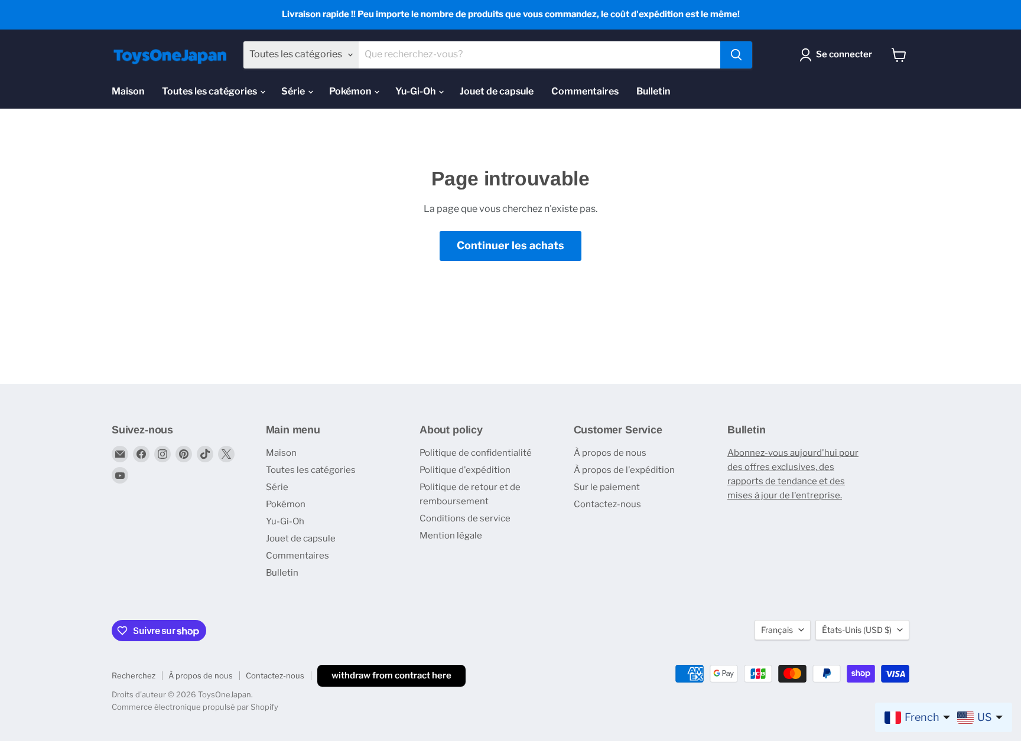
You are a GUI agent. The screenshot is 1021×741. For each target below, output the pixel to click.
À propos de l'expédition (624, 470)
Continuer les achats (510, 245)
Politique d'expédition (465, 470)
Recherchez (133, 675)
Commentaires (585, 91)
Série (294, 91)
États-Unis (857, 630)
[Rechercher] (736, 54)
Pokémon (351, 91)
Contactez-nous (607, 504)
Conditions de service (465, 518)
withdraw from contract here (391, 675)
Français (777, 630)
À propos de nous (610, 453)
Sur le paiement (607, 487)
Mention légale (451, 535)
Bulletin (653, 91)
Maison (128, 91)
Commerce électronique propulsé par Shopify (195, 706)
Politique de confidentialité (476, 453)
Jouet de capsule (497, 91)
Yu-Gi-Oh (416, 91)
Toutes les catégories (210, 91)
